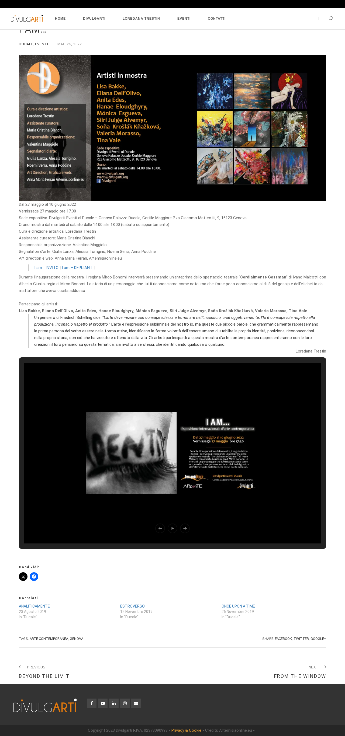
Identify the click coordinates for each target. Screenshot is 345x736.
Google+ (318, 639)
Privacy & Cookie (186, 730)
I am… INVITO (46, 267)
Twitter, (302, 639)
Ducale (26, 44)
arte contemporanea (49, 639)
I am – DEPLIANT (77, 267)
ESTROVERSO (132, 606)
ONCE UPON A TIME (238, 606)
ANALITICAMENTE (34, 606)
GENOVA (76, 639)
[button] (160, 528)
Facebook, (284, 639)
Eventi (41, 44)
